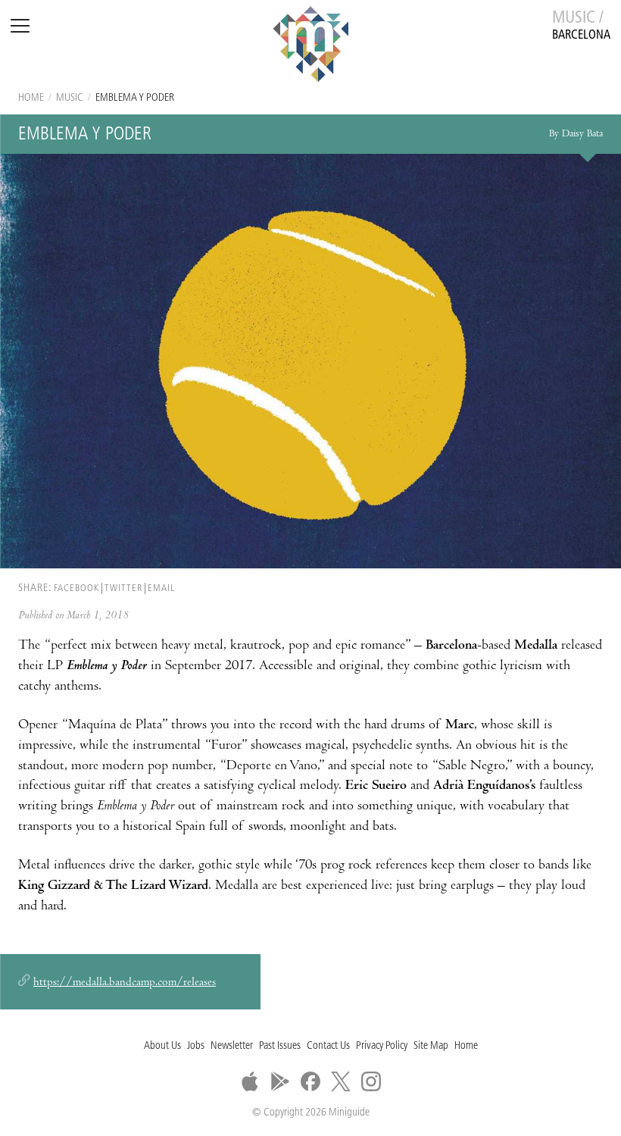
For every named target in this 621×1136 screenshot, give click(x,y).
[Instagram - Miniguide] (371, 1081)
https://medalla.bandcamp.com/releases (124, 983)
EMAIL (161, 588)
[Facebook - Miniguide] (310, 1081)
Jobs (195, 1046)
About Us (162, 1046)
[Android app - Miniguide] (280, 1081)
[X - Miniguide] (341, 1081)
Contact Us (328, 1046)
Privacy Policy (381, 1046)
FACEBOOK (76, 588)
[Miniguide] (310, 46)
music (69, 98)
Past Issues (280, 1046)
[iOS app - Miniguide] (250, 1081)
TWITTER (123, 588)
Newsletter (232, 1046)
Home (31, 98)
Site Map (430, 1046)
